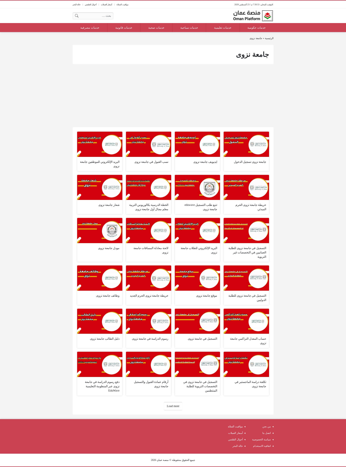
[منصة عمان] (253, 16)
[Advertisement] (173, 95)
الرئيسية (269, 38)
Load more (173, 406)
